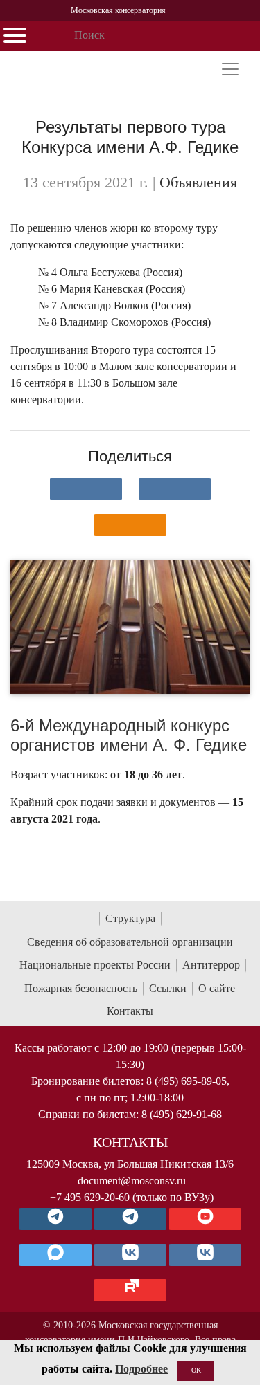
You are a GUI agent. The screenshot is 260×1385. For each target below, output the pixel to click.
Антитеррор (211, 965)
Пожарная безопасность (80, 988)
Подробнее (141, 1369)
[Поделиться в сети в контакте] (86, 489)
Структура (130, 918)
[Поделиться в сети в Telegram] (175, 489)
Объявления (198, 182)
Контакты (130, 1011)
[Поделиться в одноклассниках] (130, 525)
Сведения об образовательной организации (130, 942)
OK (196, 1370)
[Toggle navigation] (230, 69)
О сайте (216, 988)
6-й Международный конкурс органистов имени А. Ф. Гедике (128, 735)
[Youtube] (205, 1219)
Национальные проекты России (95, 965)
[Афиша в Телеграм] (130, 1290)
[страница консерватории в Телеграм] (55, 1219)
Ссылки (168, 988)
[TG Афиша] (130, 1219)
